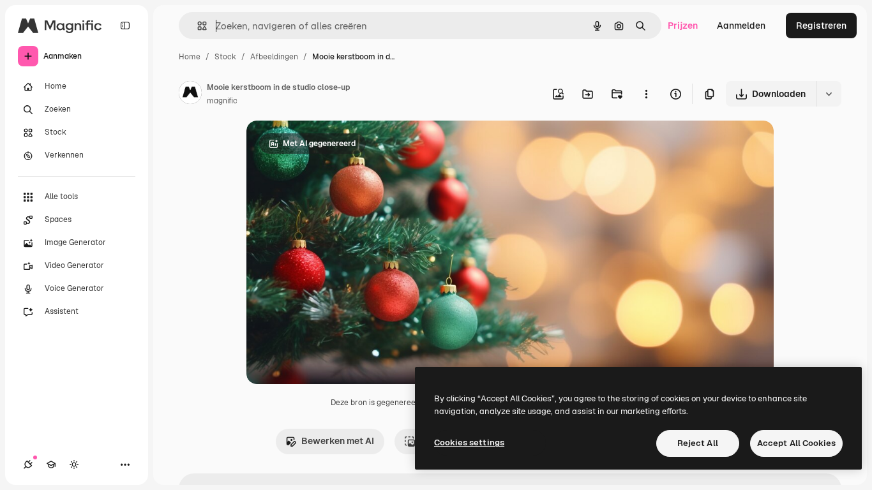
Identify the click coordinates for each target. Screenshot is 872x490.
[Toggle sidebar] (125, 25)
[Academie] (51, 464)
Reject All (697, 443)
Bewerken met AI (337, 441)
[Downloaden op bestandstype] (828, 94)
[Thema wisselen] (74, 464)
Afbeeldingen (274, 57)
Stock (225, 57)
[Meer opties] (646, 94)
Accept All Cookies (796, 443)
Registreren (821, 25)
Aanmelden (741, 25)
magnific (222, 101)
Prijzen (683, 25)
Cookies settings (469, 442)
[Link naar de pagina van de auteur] (190, 94)
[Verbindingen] (28, 464)
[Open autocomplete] (196, 26)
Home (189, 57)
